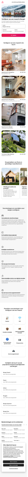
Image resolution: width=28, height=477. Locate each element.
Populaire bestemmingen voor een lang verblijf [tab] (11, 424)
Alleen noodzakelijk (13, 465)
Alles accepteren (13, 461)
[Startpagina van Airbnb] (3, 2)
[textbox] (7, 31)
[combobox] (13, 27)
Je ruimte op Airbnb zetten (18, 2)
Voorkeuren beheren (13, 468)
